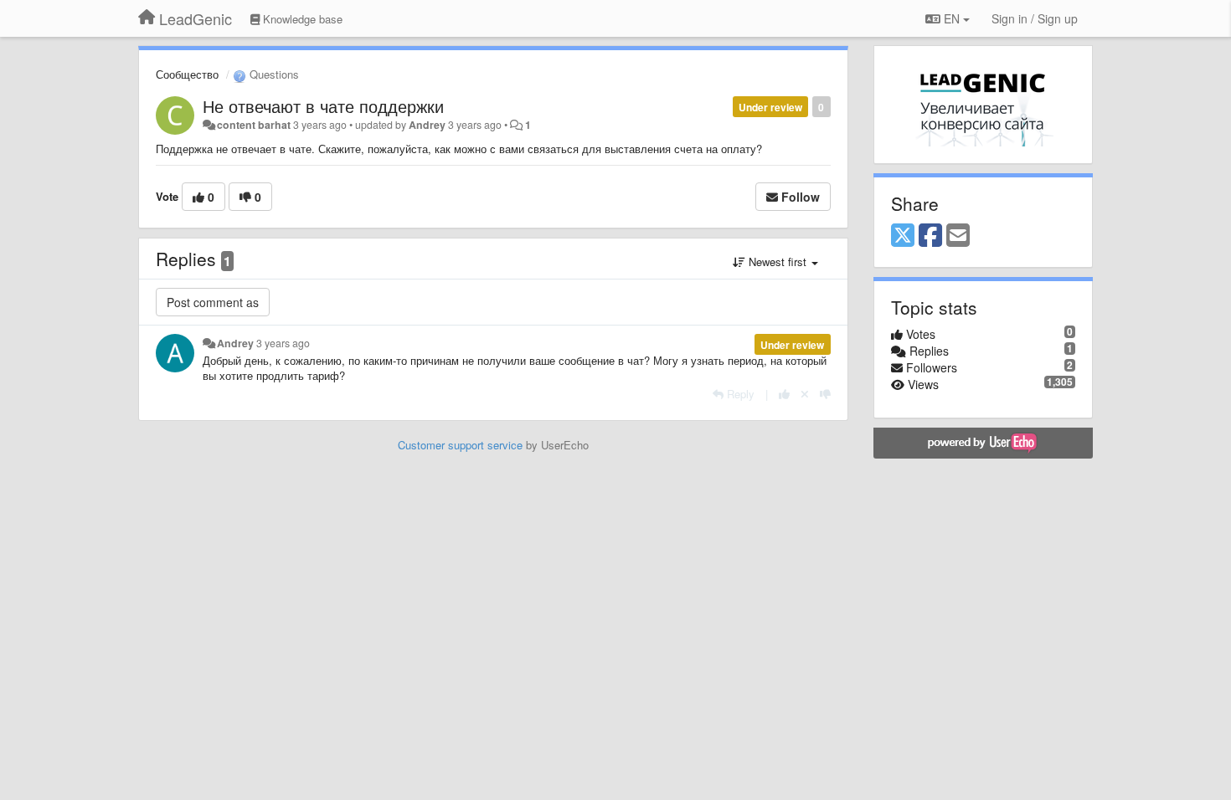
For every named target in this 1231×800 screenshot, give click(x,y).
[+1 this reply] (784, 394)
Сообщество (187, 74)
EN (951, 18)
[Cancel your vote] (805, 394)
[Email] (958, 236)
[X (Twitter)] (902, 236)
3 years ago (283, 343)
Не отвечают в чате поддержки (323, 106)
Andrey (427, 124)
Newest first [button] (777, 261)
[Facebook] (930, 236)
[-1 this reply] (825, 394)
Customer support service (460, 445)
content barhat (254, 124)
